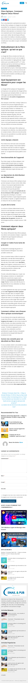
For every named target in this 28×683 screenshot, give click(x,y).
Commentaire (5, 458)
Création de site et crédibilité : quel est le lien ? (17, 435)
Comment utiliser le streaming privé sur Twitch (14, 397)
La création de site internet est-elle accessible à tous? (16, 578)
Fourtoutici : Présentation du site (16, 619)
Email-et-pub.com (9, 680)
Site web (3, 488)
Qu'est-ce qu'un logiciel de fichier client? (17, 429)
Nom (2, 475)
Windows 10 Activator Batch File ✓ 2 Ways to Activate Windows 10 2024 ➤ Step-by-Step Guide (13, 417)
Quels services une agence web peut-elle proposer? (16, 637)
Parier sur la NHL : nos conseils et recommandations (16, 614)
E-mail (3, 482)
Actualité (4, 8)
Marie (5, 17)
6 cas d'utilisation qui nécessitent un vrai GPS (14, 399)
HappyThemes (23, 680)
